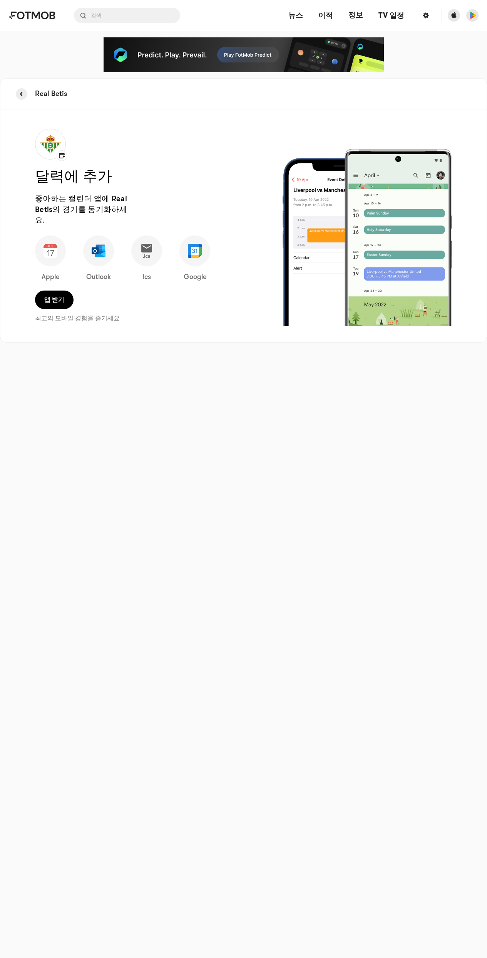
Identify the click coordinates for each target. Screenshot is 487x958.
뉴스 (295, 15)
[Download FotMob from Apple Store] (454, 15)
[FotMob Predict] (244, 54)
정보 (355, 15)
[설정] (426, 15)
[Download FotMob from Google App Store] (472, 15)
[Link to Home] (32, 15)
